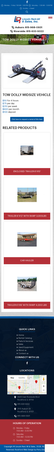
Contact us (23, 353)
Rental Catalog (25, 338)
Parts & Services (25, 341)
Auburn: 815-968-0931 (28, 27)
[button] (47, 59)
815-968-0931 (23, 416)
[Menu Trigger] (50, 17)
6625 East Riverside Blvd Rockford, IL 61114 (28, 398)
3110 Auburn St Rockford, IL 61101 (25, 410)
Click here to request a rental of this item (27, 119)
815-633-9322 (23, 404)
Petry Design (42, 450)
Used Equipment (25, 347)
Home (21, 335)
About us (22, 350)
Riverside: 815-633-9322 (29, 31)
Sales (20, 344)
